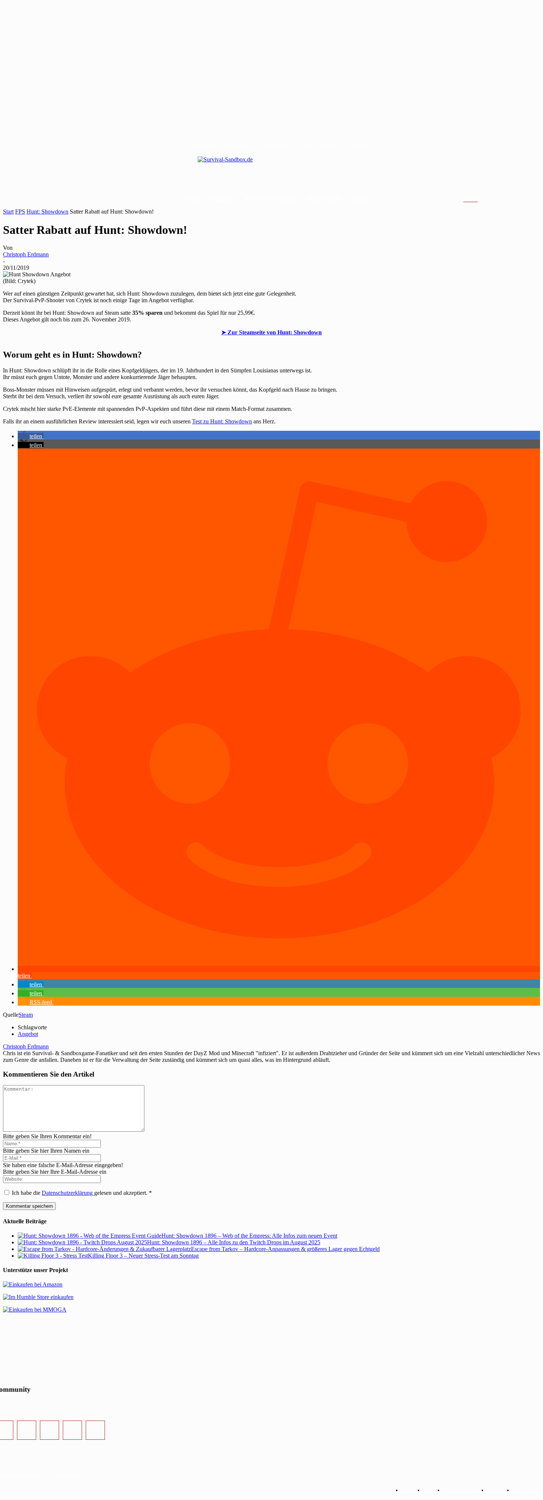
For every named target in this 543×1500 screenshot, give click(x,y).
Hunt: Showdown (47, 211)
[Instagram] (26, 1430)
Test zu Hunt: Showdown (222, 421)
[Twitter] (49, 1430)
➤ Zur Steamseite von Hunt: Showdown (271, 332)
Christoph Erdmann (26, 254)
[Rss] (95, 1430)
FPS (20, 211)
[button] (479, 199)
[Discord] (72, 1430)
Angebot (28, 1034)
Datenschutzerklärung (68, 1193)
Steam (25, 1015)
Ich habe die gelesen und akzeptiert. (82, 1193)
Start (8, 211)
